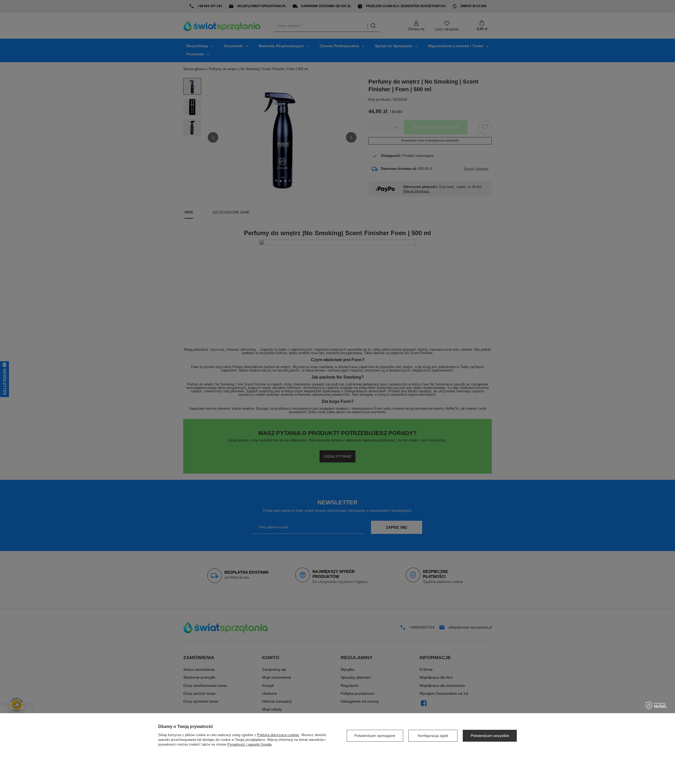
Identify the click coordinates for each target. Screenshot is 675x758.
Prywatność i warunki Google (249, 744)
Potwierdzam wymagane (374, 735)
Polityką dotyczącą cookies (278, 735)
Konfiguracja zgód (433, 735)
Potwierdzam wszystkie (490, 735)
